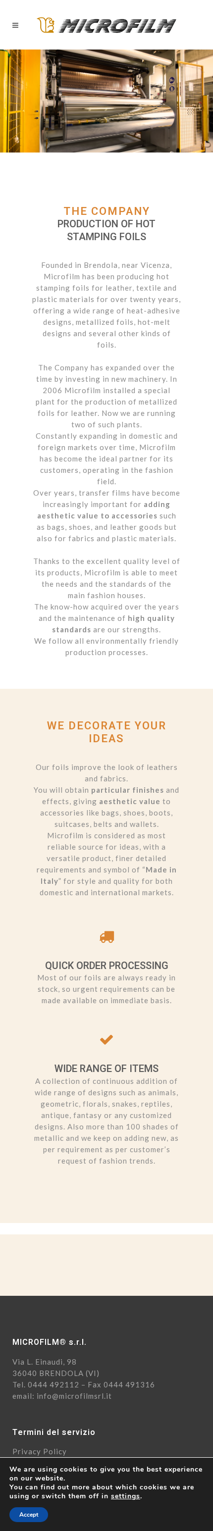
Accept (28, 1515)
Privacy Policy (39, 1451)
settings (125, 1496)
